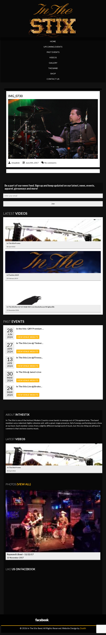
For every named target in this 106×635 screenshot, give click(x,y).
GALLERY (53, 63)
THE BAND (53, 68)
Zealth (83, 628)
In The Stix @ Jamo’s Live (28, 372)
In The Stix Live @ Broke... (29, 386)
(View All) (24, 484)
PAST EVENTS (53, 52)
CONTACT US (53, 79)
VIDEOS (53, 57)
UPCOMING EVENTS (53, 47)
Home (53, 41)
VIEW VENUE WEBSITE (27, 337)
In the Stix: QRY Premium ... (30, 328)
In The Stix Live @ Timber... (29, 343)
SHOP (53, 73)
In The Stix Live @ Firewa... (29, 357)
